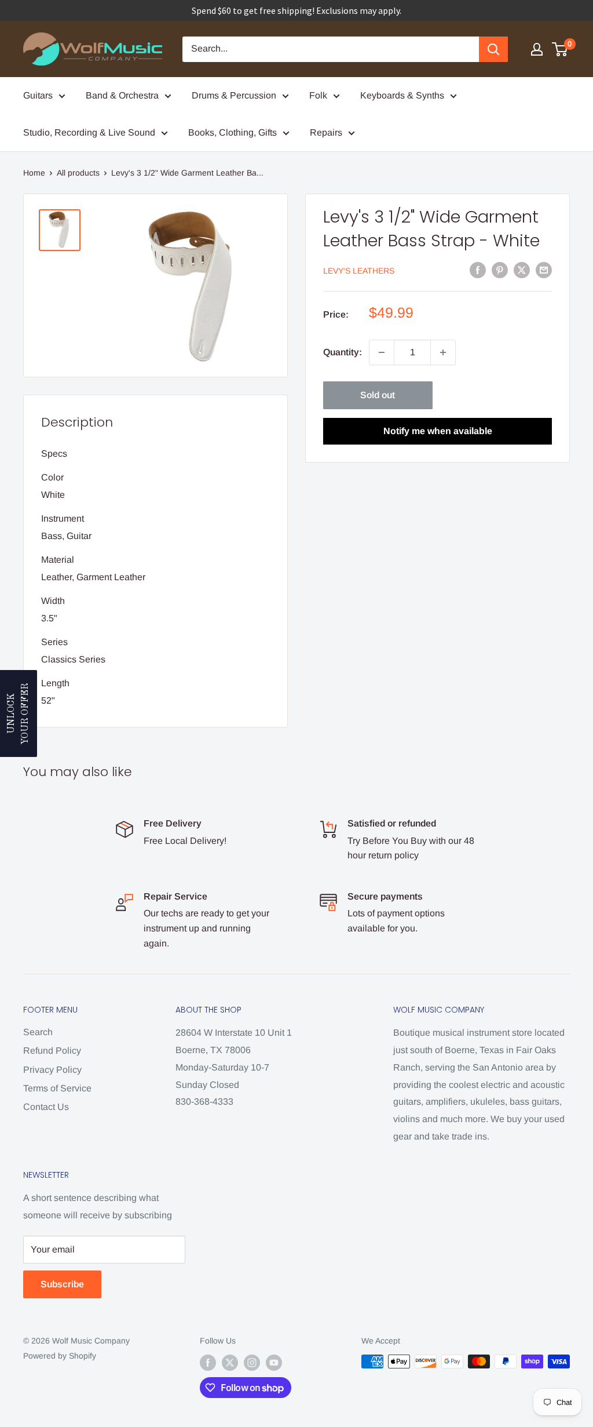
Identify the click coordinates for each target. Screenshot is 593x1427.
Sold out (377, 395)
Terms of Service (57, 1088)
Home (34, 172)
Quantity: (342, 352)
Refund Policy (52, 1050)
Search (38, 1032)
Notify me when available (437, 431)
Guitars (38, 95)
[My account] (537, 49)
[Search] (493, 49)
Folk (318, 95)
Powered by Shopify (59, 1355)
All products (78, 172)
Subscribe (62, 1284)
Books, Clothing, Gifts (232, 132)
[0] (560, 49)
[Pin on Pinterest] (500, 269)
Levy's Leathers (358, 270)
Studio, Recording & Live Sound (89, 132)
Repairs (326, 132)
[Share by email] (544, 269)
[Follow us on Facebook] (208, 1363)
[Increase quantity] (443, 352)
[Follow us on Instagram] (252, 1363)
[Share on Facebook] (478, 269)
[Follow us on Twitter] (230, 1363)
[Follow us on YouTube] (274, 1363)
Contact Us (46, 1107)
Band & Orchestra (122, 95)
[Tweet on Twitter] (522, 269)
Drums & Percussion (234, 95)
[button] (18, 713)
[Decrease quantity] (381, 352)
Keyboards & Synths (402, 95)
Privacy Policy (52, 1070)
